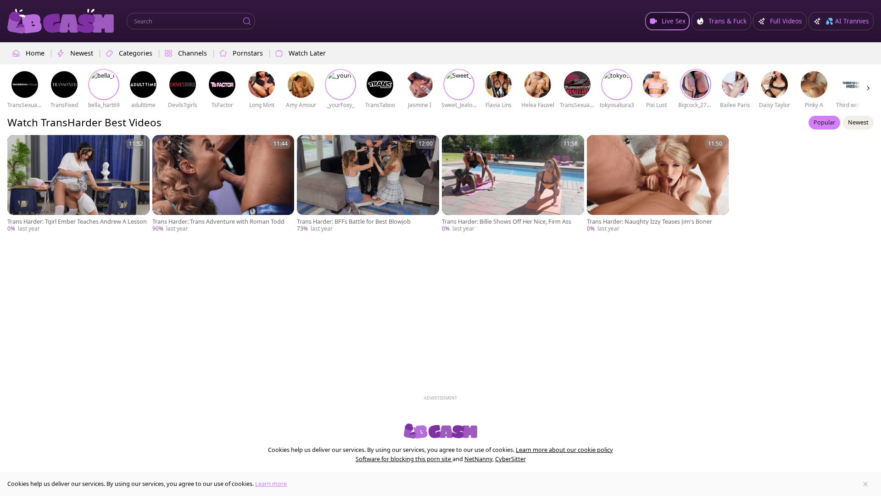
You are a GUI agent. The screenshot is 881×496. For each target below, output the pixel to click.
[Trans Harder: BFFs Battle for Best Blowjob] (368, 184)
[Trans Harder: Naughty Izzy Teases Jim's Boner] (658, 184)
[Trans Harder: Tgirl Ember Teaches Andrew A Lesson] (78, 184)
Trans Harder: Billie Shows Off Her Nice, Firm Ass (506, 222)
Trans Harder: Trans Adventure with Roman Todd (218, 222)
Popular (824, 122)
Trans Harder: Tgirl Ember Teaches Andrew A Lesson (77, 222)
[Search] (247, 21)
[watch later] (18, 146)
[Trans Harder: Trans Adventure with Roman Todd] (223, 184)
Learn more (271, 483)
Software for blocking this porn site (404, 459)
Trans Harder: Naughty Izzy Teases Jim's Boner (649, 222)
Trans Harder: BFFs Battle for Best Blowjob (354, 222)
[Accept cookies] (865, 484)
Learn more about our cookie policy (564, 449)
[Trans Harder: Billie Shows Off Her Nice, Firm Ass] (513, 184)
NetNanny (478, 459)
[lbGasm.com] (60, 21)
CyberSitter (510, 459)
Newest (858, 122)
